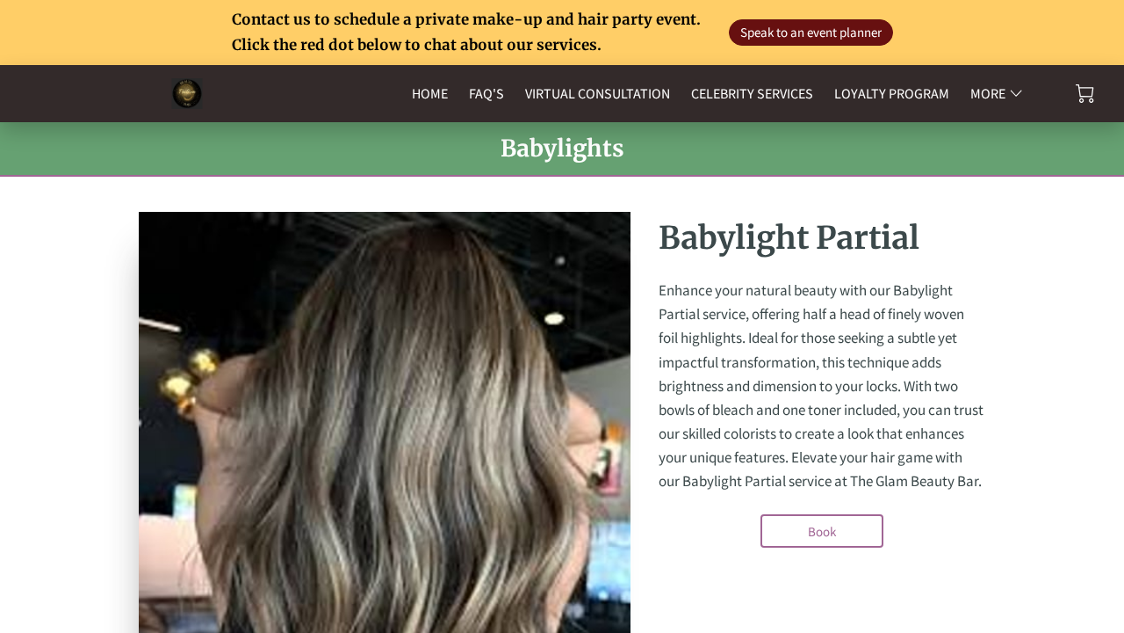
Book (822, 531)
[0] (1085, 93)
